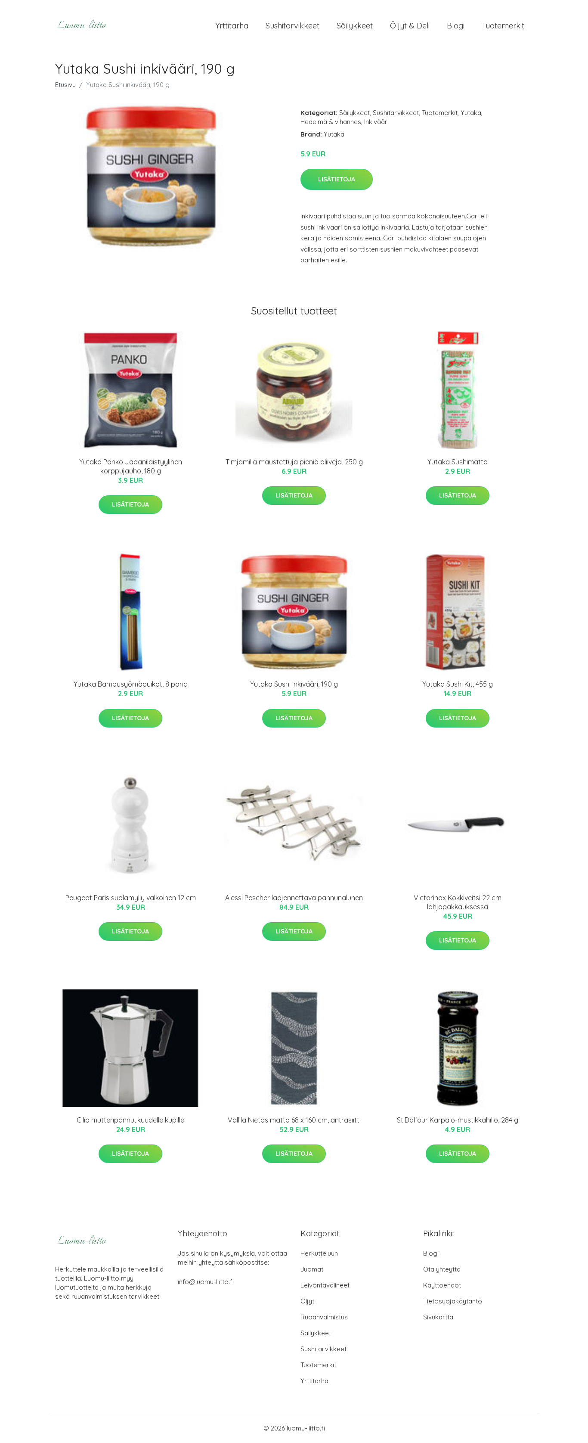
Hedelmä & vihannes (330, 122)
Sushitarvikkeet (292, 26)
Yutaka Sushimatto (457, 461)
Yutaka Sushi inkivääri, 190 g (294, 684)
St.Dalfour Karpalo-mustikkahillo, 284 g (457, 1120)
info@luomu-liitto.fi (206, 1282)
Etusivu (65, 85)
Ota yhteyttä (442, 1269)
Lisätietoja (336, 179)
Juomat (311, 1269)
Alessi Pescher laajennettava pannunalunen (294, 897)
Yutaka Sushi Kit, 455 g (457, 684)
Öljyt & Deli (410, 26)
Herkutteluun (319, 1253)
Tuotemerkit (503, 26)
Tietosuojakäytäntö (452, 1301)
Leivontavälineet (325, 1285)
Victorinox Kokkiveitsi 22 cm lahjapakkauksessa (457, 902)
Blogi (455, 26)
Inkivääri (376, 122)
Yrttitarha (231, 26)
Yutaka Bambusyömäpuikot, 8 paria (131, 684)
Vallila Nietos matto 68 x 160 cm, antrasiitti (294, 1120)
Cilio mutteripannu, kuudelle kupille (130, 1120)
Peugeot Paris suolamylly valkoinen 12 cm (130, 897)
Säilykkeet (355, 26)
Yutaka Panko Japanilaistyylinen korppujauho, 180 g (130, 466)
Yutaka (471, 113)
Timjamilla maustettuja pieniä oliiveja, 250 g (294, 461)
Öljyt (307, 1301)
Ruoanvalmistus (324, 1317)
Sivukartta (438, 1317)
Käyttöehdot (442, 1285)
